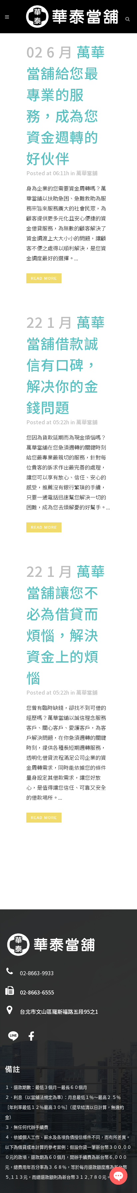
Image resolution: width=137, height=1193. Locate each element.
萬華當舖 (86, 173)
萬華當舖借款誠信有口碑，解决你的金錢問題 (65, 364)
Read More (44, 278)
